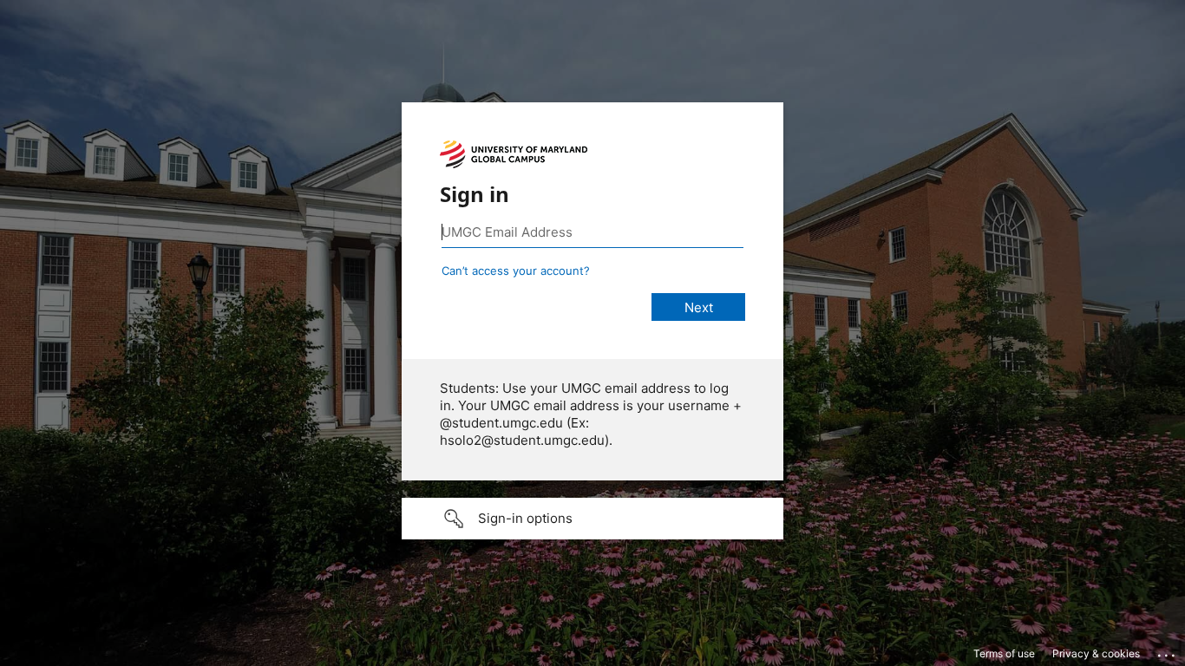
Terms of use (1004, 653)
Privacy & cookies (1096, 653)
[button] (592, 518)
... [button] (1167, 651)
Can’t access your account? (516, 271)
